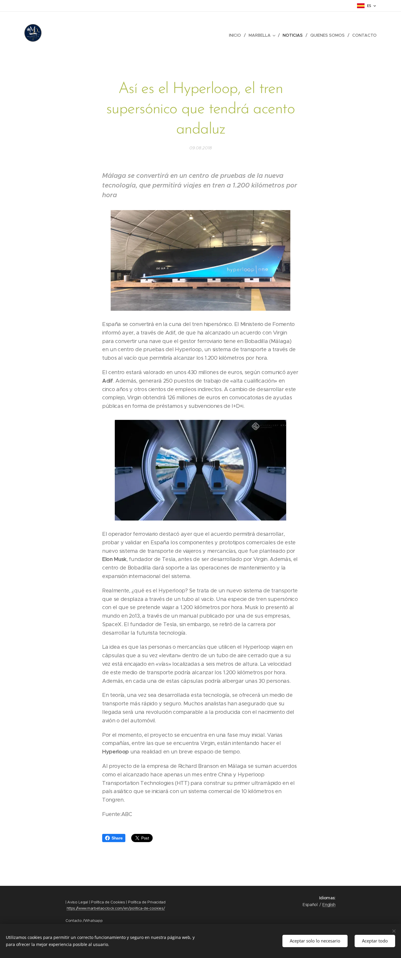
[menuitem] (237, 35)
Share (117, 838)
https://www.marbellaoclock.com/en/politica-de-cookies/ (116, 908)
